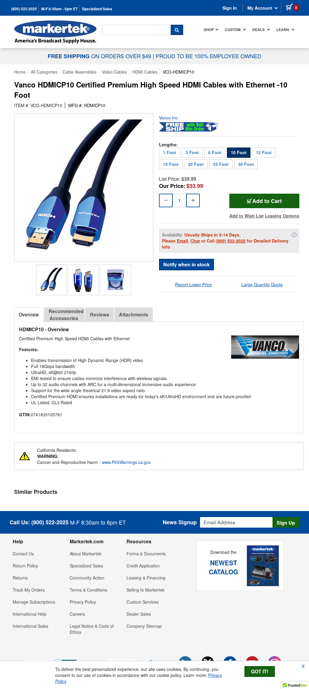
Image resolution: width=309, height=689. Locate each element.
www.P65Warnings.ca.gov (126, 462)
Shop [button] (209, 29)
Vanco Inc (168, 118)
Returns (20, 578)
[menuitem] (211, 29)
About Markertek (85, 554)
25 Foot (221, 164)
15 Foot (171, 164)
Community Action (87, 578)
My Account (260, 8)
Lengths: (168, 144)
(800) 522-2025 (24, 8)
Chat (195, 241)
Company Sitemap (144, 626)
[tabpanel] (159, 375)
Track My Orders (29, 590)
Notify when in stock (186, 264)
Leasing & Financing (145, 578)
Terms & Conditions (88, 590)
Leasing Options (282, 216)
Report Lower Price (193, 284)
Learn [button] (283, 29)
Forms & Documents (146, 554)
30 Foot (246, 164)
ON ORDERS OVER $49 (100, 56)
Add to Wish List (246, 216)
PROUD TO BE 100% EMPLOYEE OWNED (208, 56)
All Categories (44, 72)
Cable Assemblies (79, 72)
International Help (29, 614)
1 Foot (169, 152)
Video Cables (114, 72)
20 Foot (196, 164)
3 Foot (192, 152)
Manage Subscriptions (34, 602)
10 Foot (239, 152)
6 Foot (214, 152)
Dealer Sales (138, 614)
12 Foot (264, 152)
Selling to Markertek (145, 590)
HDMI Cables (145, 72)
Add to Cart (275, 201)
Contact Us (23, 554)
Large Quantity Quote (262, 284)
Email (182, 241)
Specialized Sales (97, 8)
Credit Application (143, 566)
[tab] (28, 314)
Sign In (229, 8)
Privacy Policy (83, 602)
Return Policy (25, 566)
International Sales (30, 626)
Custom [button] (233, 29)
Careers (77, 614)
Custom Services (142, 602)
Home (20, 72)
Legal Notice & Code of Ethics (92, 629)
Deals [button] (259, 29)
